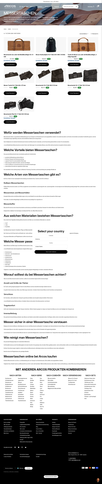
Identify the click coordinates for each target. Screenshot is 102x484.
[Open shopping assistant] (98, 480)
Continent (51, 235)
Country (51, 242)
